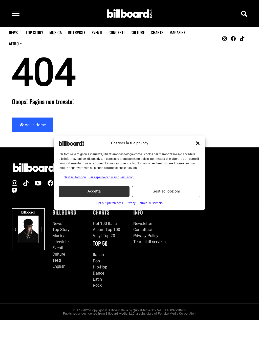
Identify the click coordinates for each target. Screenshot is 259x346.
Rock (97, 285)
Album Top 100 (106, 229)
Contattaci (142, 229)
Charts (157, 32)
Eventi (97, 32)
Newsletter (142, 223)
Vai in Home (35, 125)
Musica (55, 32)
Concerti (116, 32)
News (13, 32)
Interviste (76, 32)
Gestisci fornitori (75, 177)
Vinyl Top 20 (104, 235)
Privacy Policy (145, 235)
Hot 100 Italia (105, 223)
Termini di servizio (149, 241)
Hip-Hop (100, 267)
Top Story (34, 32)
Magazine (177, 32)
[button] (197, 143)
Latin (97, 279)
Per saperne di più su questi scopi (111, 177)
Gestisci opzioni (166, 191)
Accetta (94, 191)
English (59, 266)
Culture (138, 32)
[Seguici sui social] (224, 38)
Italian (98, 254)
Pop (96, 261)
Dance (98, 273)
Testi (56, 260)
